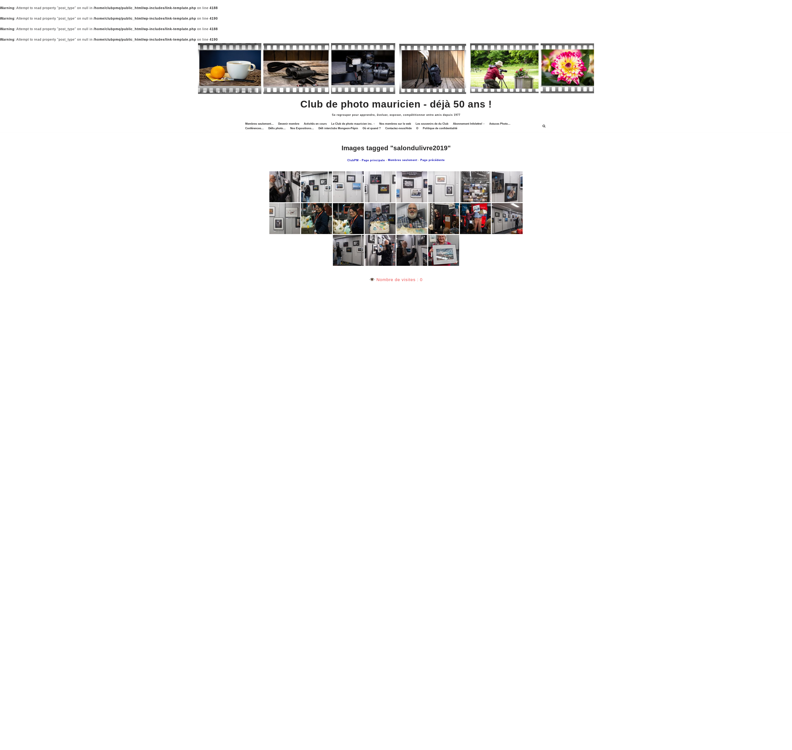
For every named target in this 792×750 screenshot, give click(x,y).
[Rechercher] (544, 126)
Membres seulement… (259, 123)
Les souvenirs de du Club (432, 123)
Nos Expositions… (302, 128)
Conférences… (254, 128)
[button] (374, 123)
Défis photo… (277, 128)
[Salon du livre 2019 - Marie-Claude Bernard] (284, 186)
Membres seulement (402, 160)
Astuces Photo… (499, 123)
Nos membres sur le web (395, 123)
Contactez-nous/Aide (398, 128)
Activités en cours (315, 123)
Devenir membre (288, 123)
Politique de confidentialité (440, 128)
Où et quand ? (372, 128)
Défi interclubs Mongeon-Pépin (338, 128)
